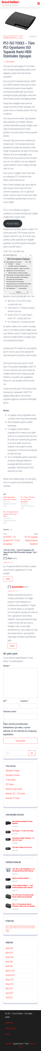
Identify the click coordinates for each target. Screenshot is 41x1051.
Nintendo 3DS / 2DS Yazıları (15, 793)
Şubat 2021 (9, 992)
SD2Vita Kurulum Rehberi (20, 878)
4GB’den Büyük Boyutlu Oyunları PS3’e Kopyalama (10, 498)
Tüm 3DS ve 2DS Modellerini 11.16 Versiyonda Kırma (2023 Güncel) (23, 870)
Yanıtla (8, 578)
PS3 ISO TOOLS (13, 223)
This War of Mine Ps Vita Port (22, 847)
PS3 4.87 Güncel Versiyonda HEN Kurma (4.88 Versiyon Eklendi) (22, 896)
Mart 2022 (9, 961)
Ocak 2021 (9, 997)
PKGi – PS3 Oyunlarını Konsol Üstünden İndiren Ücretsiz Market (10, 514)
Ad (5, 700)
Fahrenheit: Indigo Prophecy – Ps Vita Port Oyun (23, 839)
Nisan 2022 (10, 957)
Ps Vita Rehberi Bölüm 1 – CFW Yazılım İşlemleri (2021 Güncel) (22, 886)
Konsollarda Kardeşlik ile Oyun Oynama (22, 822)
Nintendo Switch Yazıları (14, 788)
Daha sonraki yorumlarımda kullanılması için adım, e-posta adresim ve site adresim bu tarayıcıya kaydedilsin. (20, 729)
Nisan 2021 (10, 984)
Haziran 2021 (10, 975)
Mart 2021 (9, 988)
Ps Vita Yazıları (10, 779)
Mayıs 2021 (10, 979)
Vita (7, 931)
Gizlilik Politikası (10, 1028)
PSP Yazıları (10, 784)
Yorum (6, 665)
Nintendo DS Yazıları (13, 798)
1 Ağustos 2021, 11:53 (12, 591)
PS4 (24, 927)
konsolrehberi (9, 62)
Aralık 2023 (9, 948)
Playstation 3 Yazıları (13, 775)
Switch (32, 927)
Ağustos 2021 (10, 970)
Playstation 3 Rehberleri (10, 37)
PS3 (21, 37)
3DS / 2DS (9, 927)
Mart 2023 (9, 952)
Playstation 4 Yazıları (13, 770)
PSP (28, 927)
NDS (15, 927)
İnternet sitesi (9, 711)
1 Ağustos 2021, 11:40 (8, 562)
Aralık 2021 (9, 966)
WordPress (9, 1043)
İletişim (7, 1034)
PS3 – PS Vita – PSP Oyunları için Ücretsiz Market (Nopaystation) (28, 499)
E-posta (25, 700)
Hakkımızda (9, 1022)
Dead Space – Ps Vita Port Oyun (22, 831)
